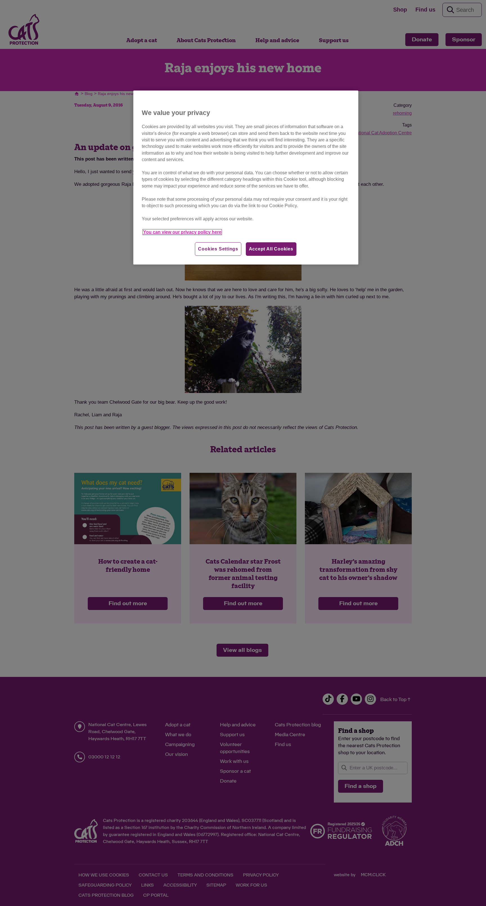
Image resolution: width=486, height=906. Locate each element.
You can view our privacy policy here (182, 232)
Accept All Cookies (271, 249)
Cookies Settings (218, 249)
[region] (245, 178)
